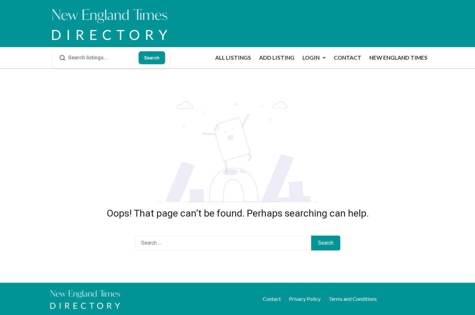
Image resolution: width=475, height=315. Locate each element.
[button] (314, 57)
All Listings (233, 57)
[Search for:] (223, 243)
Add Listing (276, 57)
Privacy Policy (305, 298)
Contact (347, 57)
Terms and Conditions (353, 298)
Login (311, 57)
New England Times (398, 57)
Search (152, 57)
